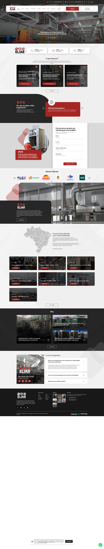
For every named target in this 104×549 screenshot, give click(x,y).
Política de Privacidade (43, 541)
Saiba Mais (21, 220)
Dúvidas (39, 8)
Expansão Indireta (48, 72)
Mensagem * (59, 154)
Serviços (27, 8)
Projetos (44, 8)
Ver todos (52, 90)
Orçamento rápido (70, 163)
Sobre (22, 8)
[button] (51, 181)
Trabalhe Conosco (59, 9)
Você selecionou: (57, 248)
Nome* (57, 136)
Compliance (33, 8)
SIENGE (91, 2)
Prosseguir (68, 541)
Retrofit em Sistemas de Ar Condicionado (26, 72)
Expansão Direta (71, 72)
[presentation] (43, 108)
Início (18, 8)
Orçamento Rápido (72, 9)
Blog (48, 8)
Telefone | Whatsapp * (61, 148)
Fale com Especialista (87, 9)
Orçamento (53, 8)
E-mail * (58, 142)
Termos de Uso (52, 541)
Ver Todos (52, 305)
